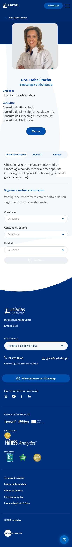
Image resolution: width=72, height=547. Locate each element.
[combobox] (36, 218)
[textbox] (36, 218)
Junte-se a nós (11, 325)
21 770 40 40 (15, 358)
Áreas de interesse (16, 154)
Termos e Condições (14, 477)
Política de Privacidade (15, 484)
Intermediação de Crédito (17, 503)
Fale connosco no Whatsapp (39, 378)
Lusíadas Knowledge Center (17, 319)
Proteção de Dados (13, 496)
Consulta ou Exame (15, 227)
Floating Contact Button (65, 539)
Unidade (9, 243)
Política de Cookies (13, 490)
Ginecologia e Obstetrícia (36, 85)
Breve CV (37, 154)
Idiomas (57, 154)
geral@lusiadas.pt (57, 358)
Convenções (11, 212)
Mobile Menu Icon (68, 6)
